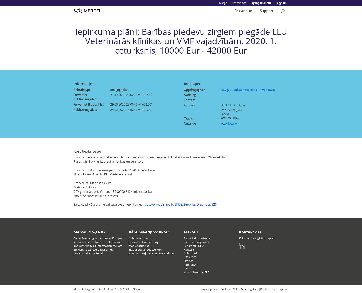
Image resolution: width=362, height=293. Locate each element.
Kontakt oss (239, 3)
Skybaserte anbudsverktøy (145, 249)
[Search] (282, 11)
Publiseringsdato (86, 110)
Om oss (188, 261)
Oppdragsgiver (194, 90)
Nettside (190, 123)
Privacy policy (209, 289)
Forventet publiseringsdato (86, 97)
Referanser (191, 264)
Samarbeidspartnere (197, 238)
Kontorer (189, 249)
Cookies (225, 289)
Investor (189, 268)
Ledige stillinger (194, 246)
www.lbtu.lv (229, 123)
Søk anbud (243, 10)
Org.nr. (189, 118)
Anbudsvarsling (139, 238)
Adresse (189, 105)
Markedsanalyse (139, 246)
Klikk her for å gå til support (256, 238)
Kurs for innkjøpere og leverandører (151, 253)
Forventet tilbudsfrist (89, 104)
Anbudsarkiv (192, 253)
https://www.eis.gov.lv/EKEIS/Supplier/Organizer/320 (180, 204)
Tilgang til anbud (261, 3)
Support (266, 10)
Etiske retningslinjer (196, 242)
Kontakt (189, 100)
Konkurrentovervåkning (143, 242)
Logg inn (281, 3)
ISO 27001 (190, 257)
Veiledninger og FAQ (196, 272)
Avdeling (190, 95)
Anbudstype (82, 90)
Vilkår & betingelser (245, 289)
